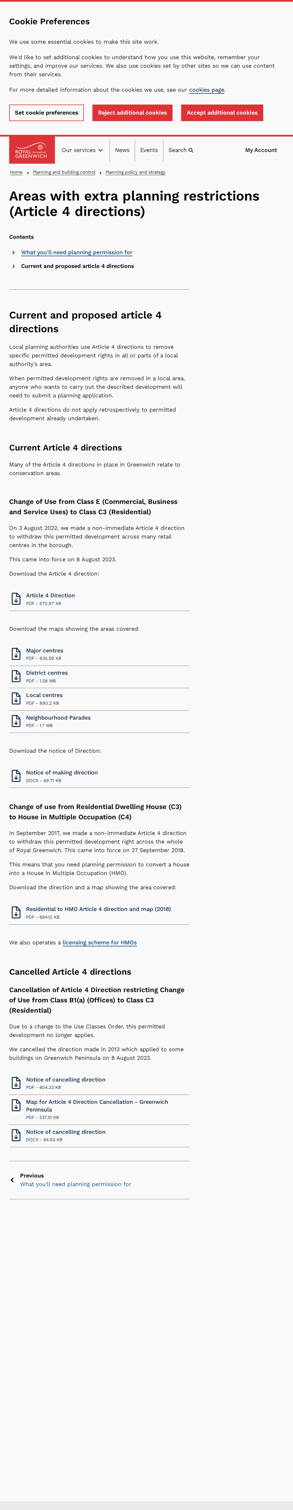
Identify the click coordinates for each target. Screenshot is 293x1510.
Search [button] (178, 150)
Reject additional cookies (132, 112)
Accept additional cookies (222, 112)
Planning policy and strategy (135, 172)
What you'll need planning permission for (76, 252)
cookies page (206, 90)
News (122, 150)
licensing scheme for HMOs (100, 942)
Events (149, 150)
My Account (261, 150)
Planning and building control (64, 172)
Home (16, 172)
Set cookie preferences (46, 112)
